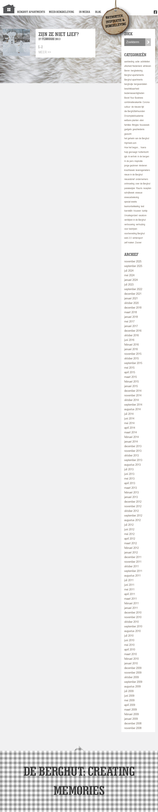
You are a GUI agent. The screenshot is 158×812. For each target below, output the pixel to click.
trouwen (137, 210)
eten (142, 120)
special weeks (130, 201)
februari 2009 (131, 714)
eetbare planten (131, 120)
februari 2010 (131, 658)
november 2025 (132, 261)
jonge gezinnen (131, 165)
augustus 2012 (132, 520)
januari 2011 (131, 607)
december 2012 (132, 501)
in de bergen (143, 156)
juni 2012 (129, 529)
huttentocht (143, 152)
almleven (147, 65)
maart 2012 (130, 543)
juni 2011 (129, 584)
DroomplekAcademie (133, 115)
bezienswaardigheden (134, 93)
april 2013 (129, 483)
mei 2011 (129, 589)
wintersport (138, 237)
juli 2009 (129, 691)
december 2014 (132, 390)
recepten (147, 188)
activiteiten (145, 61)
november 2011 (132, 561)
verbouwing (129, 224)
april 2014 (129, 427)
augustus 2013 (132, 464)
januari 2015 (131, 386)
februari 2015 (131, 381)
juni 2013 (129, 473)
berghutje (128, 84)
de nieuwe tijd (137, 106)
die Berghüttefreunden (134, 111)
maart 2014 (130, 432)
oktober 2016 (131, 335)
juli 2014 (129, 413)
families (127, 124)
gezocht (127, 133)
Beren (127, 70)
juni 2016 (129, 340)
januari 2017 (131, 326)
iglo (125, 156)
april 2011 (129, 594)
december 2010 (132, 612)
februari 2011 (131, 603)
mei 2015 (129, 367)
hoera (143, 147)
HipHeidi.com (130, 142)
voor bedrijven (130, 228)
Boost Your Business (133, 97)
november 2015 (132, 353)
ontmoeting (129, 183)
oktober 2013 (131, 455)
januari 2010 (131, 663)
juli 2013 (129, 469)
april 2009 (129, 705)
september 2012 (133, 515)
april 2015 (129, 372)
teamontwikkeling (132, 206)
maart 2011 (130, 598)
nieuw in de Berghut (133, 174)
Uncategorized (131, 215)
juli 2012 (129, 524)
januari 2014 (131, 441)
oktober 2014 (131, 400)
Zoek (148, 42)
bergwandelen (140, 84)
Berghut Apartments (31, 12)
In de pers (129, 161)
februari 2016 (131, 344)
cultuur (127, 106)
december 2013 (132, 446)
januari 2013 (131, 497)
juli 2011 (129, 580)
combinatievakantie (133, 102)
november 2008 (132, 728)
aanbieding (129, 61)
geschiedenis (138, 129)
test (142, 206)
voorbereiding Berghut (134, 233)
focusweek (144, 124)
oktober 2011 (131, 566)
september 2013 (133, 460)
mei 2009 (129, 700)
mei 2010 (129, 644)
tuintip (144, 210)
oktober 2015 (131, 358)
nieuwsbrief (129, 179)
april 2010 (129, 649)
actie (137, 61)
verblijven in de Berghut (135, 219)
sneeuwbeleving (131, 197)
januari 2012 (131, 552)
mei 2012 (129, 534)
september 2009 (133, 681)
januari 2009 (131, 718)
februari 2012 (131, 547)
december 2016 (132, 330)
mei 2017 (129, 321)
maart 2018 (130, 312)
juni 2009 (129, 695)
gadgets (128, 129)
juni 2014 (129, 418)
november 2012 (132, 506)
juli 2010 (129, 635)
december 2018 (132, 307)
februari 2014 (131, 437)
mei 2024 (129, 275)
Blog (98, 12)
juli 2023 (129, 284)
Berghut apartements (134, 75)
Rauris (139, 188)
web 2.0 (128, 237)
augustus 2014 (132, 409)
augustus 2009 (132, 686)
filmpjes (135, 124)
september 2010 (133, 626)
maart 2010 (130, 654)
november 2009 (132, 672)
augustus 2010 (132, 631)
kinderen (143, 165)
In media (84, 12)
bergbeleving (137, 70)
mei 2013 (129, 478)
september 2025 (133, 266)
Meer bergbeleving (61, 12)
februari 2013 (131, 492)
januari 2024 (131, 279)
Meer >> (45, 52)
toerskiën (128, 210)
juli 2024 (129, 270)
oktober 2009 (131, 677)
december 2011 (132, 557)
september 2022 (133, 289)
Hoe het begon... (132, 147)
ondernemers (142, 179)
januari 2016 (131, 349)
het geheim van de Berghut (136, 138)
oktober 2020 (131, 303)
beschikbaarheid (131, 88)
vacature (142, 215)
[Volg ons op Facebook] (155, 12)
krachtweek (129, 170)
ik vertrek (132, 156)
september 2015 (133, 363)
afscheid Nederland (133, 65)
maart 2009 (130, 709)
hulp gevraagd (130, 152)
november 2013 (132, 450)
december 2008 (132, 723)
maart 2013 (130, 487)
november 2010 (132, 617)
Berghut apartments (133, 79)
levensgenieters (143, 170)
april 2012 (129, 538)
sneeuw (138, 192)
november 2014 (132, 395)
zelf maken (129, 242)
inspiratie (138, 161)
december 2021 (132, 293)
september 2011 (133, 571)
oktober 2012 (131, 510)
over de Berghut (142, 183)
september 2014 (133, 404)
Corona (146, 102)
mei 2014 (129, 423)
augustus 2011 (132, 575)
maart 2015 (130, 376)
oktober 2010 (131, 621)
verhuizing (140, 224)
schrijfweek (129, 192)
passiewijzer (129, 188)
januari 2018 (131, 316)
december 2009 (132, 668)
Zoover (138, 242)
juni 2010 (129, 640)
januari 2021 (131, 298)
